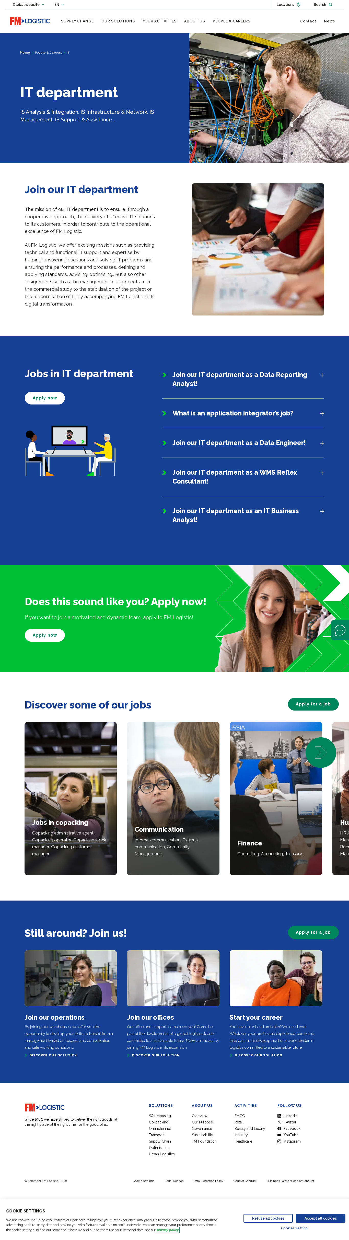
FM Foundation (204, 1141)
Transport (157, 1135)
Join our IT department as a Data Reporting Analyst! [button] (239, 379)
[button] (321, 752)
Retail (239, 1122)
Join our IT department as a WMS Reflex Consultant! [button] (234, 477)
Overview (199, 1116)
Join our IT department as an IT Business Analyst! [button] (235, 515)
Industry (241, 1135)
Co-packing (158, 1122)
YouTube (291, 1135)
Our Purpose (202, 1122)
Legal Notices (174, 1181)
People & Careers (48, 52)
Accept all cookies (321, 1218)
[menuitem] (77, 21)
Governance (202, 1129)
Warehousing (160, 1116)
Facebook (292, 1129)
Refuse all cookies (268, 1218)
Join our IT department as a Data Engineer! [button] (239, 443)
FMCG (240, 1116)
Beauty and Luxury (250, 1129)
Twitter (290, 1122)
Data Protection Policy (208, 1181)
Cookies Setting (294, 1228)
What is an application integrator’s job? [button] (233, 413)
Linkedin (291, 1116)
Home (25, 52)
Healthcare (243, 1141)
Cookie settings (143, 1181)
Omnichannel (160, 1129)
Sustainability (202, 1135)
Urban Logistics (162, 1154)
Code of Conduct (245, 1181)
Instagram (292, 1141)
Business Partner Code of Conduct (290, 1181)
